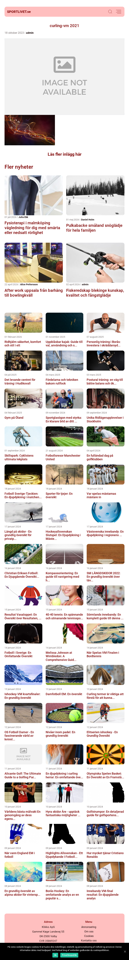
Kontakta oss (89, 940)
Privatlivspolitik (69, 955)
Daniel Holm (87, 219)
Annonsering (88, 927)
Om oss (88, 931)
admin (30, 32)
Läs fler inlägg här (64, 154)
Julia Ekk (23, 217)
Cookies (89, 936)
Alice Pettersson (29, 284)
